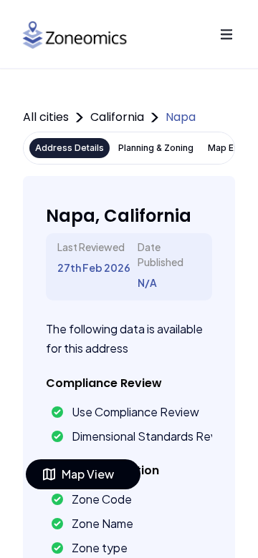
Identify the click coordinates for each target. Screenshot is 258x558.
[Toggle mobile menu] (226, 34)
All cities (46, 117)
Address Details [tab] (69, 147)
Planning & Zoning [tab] (156, 147)
